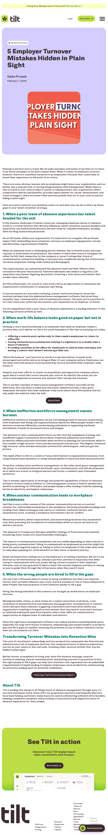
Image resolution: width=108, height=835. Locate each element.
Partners (58, 822)
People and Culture (59, 825)
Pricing (38, 830)
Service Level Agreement (78, 822)
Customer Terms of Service (78, 806)
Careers (58, 830)
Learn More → (75, 6)
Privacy (93, 818)
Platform (39, 824)
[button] (102, 18)
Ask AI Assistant (94, 828)
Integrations (40, 827)
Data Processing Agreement (78, 814)
